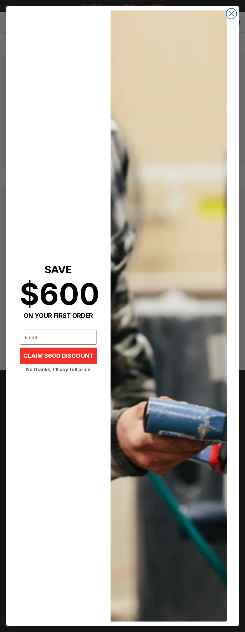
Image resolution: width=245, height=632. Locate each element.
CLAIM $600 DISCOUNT (58, 355)
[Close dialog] (231, 13)
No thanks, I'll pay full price (58, 369)
